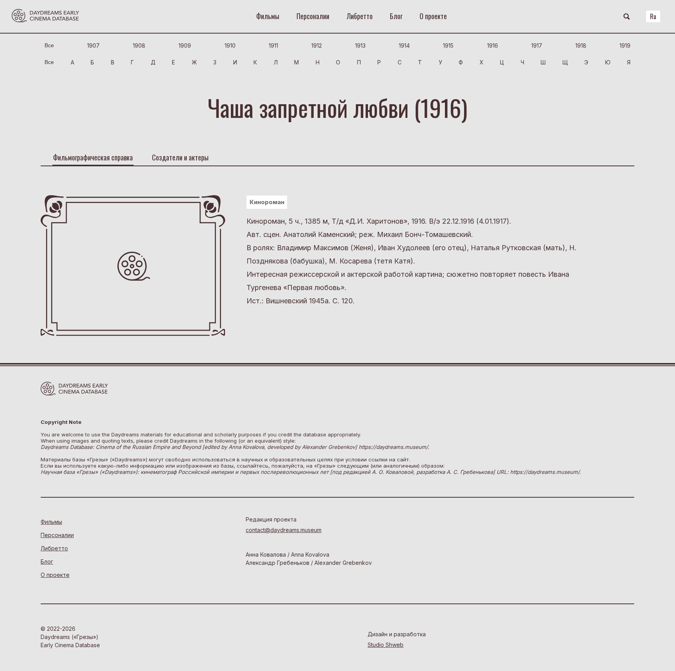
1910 (230, 45)
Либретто (359, 16)
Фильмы (267, 16)
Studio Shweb (386, 644)
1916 (492, 45)
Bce (49, 45)
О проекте (433, 16)
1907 (93, 45)
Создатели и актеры (180, 157)
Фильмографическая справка (93, 157)
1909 (185, 45)
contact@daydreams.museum (283, 530)
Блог (396, 16)
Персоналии (312, 16)
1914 (404, 45)
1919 (625, 45)
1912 (316, 45)
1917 (536, 45)
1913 (360, 45)
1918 (580, 45)
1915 (448, 45)
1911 (273, 45)
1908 (139, 45)
